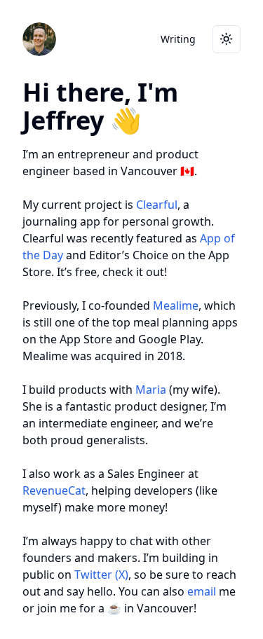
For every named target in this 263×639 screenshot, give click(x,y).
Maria (150, 389)
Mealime (175, 305)
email (201, 591)
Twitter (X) (101, 574)
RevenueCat (54, 490)
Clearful (156, 204)
